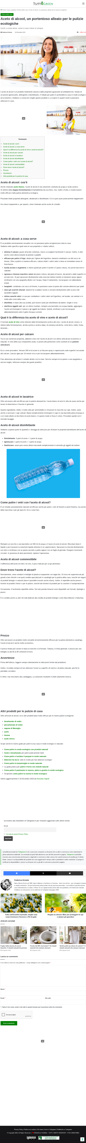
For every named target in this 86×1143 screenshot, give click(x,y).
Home (4, 10)
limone (7, 735)
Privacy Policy (18, 1129)
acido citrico (9, 739)
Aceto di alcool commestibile (14, 164)
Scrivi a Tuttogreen (50, 1129)
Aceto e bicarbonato (12, 753)
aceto (6, 732)
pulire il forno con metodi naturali (34, 767)
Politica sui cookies (30, 1129)
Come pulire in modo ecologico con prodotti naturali (26, 749)
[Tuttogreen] (43, 3)
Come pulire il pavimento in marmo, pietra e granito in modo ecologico (33, 770)
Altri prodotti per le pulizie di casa (15, 176)
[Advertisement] (23, 118)
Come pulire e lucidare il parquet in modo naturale (25, 756)
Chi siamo (40, 1129)
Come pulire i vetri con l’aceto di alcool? (18, 161)
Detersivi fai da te (11, 760)
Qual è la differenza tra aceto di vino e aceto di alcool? (23, 150)
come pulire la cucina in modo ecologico (30, 774)
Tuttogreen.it (22, 852)
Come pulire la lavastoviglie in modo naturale (23, 763)
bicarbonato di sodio (12, 721)
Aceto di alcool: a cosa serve (14, 147)
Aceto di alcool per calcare (13, 153)
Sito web (48, 998)
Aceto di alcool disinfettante (13, 158)
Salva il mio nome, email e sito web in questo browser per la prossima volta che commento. (32, 1007)
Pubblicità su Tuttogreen (64, 1129)
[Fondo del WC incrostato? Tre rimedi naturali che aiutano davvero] (43, 935)
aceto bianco (19, 187)
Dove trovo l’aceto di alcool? (13, 167)
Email (6, 826)
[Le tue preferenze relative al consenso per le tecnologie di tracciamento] (82, 1139)
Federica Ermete (7, 32)
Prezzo (5, 170)
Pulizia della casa (22, 10)
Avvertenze (7, 173)
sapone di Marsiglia (12, 728)
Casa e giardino (11, 10)
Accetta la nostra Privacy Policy (17, 834)
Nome (3, 989)
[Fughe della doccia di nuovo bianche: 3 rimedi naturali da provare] (14, 935)
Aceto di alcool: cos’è (11, 144)
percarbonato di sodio (13, 725)
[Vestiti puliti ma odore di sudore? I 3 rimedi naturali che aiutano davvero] (73, 935)
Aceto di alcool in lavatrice (13, 155)
